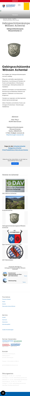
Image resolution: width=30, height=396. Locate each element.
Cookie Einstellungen (7, 329)
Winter (3, 301)
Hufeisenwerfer (7, 210)
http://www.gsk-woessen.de (15, 135)
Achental (16, 146)
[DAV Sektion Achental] (15, 185)
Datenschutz (5, 322)
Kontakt (4, 317)
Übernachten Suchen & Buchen (8, 306)
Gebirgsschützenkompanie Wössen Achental (13, 227)
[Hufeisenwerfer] (15, 202)
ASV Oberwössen (7, 260)
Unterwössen (18, 150)
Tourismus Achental (6, 299)
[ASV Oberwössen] (15, 252)
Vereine (25, 150)
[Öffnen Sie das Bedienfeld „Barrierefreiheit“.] (3, 393)
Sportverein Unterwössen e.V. (12, 244)
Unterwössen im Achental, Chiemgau (14, 393)
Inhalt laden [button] (15, 163)
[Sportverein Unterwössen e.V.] (15, 236)
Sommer (4, 304)
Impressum (4, 319)
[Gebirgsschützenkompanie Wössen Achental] (15, 218)
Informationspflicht (6, 324)
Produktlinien (10, 150)
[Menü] (18, 5)
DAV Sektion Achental (9, 193)
